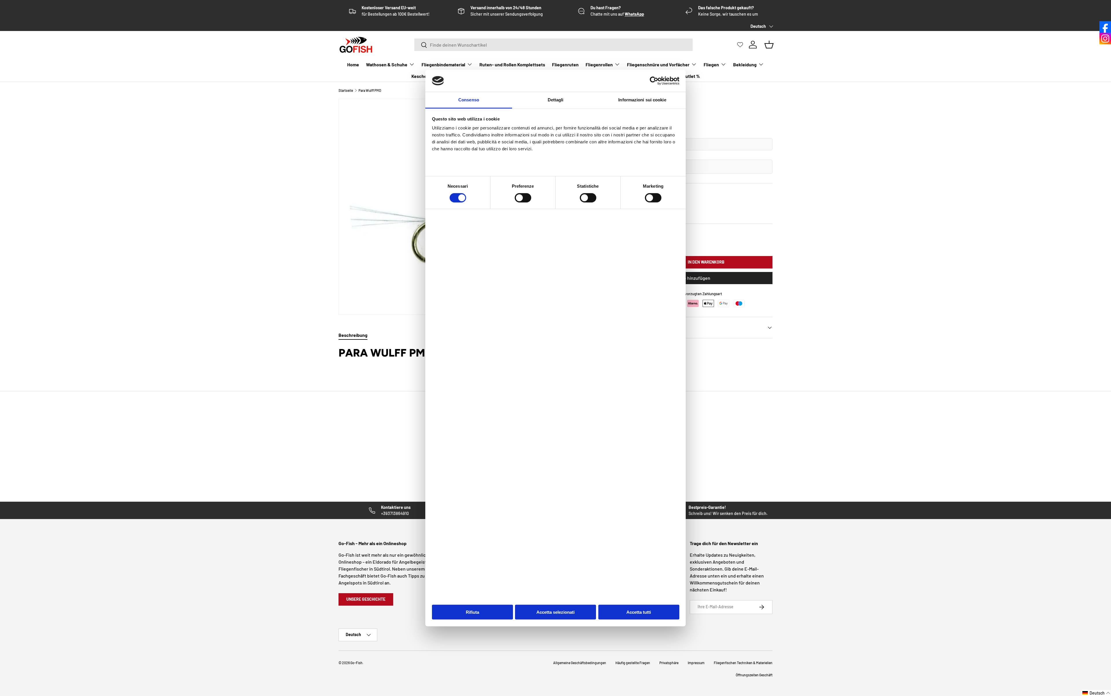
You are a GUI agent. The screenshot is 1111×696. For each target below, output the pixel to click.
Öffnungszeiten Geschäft (754, 675)
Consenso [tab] (468, 99)
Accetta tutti (638, 612)
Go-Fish (356, 663)
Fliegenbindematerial (443, 64)
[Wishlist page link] (740, 45)
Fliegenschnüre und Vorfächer (658, 64)
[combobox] (553, 45)
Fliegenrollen (599, 64)
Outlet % (691, 76)
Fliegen (711, 64)
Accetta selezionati (555, 612)
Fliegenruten (565, 64)
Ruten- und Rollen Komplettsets (512, 64)
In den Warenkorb (706, 262)
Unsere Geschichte (365, 599)
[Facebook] (1105, 27)
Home (353, 64)
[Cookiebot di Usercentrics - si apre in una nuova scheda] (654, 80)
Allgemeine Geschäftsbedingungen (579, 663)
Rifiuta (472, 612)
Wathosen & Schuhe (386, 64)
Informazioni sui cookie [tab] (642, 99)
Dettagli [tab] (556, 99)
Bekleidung (745, 64)
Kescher (419, 76)
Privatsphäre (668, 663)
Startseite (346, 90)
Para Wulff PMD (369, 90)
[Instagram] (1105, 38)
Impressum (696, 663)
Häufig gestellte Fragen (632, 663)
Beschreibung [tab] (353, 335)
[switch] (523, 197)
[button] (1096, 693)
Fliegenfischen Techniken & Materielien (743, 663)
